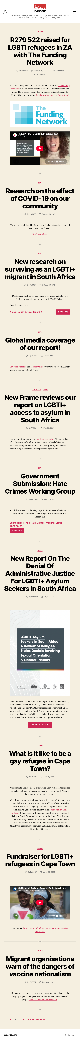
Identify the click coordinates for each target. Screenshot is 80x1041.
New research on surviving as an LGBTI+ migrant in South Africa (40, 269)
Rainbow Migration (45, 95)
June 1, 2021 (49, 356)
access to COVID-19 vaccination (43, 999)
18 (22, 1019)
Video (40, 745)
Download (63, 312)
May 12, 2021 (49, 597)
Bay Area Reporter (18, 366)
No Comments (58, 71)
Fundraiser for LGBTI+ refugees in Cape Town (40, 860)
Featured (36, 389)
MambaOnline (37, 366)
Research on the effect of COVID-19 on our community (40, 198)
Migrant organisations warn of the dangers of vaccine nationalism (40, 966)
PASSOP (24, 71)
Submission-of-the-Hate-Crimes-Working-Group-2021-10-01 (36, 524)
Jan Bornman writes (45, 439)
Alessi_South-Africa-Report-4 (26, 312)
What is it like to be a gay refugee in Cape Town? (40, 761)
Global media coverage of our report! (40, 344)
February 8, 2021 (48, 982)
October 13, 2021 (49, 214)
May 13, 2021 (49, 499)
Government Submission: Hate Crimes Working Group (40, 483)
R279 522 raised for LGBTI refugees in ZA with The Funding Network (40, 51)
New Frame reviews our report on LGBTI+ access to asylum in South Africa (40, 408)
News (40, 183)
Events (40, 32)
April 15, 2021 (48, 777)
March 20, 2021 (49, 872)
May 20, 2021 (48, 428)
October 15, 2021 (40, 71)
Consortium (63, 95)
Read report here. (40, 234)
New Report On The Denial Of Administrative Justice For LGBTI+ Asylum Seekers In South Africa (40, 573)
